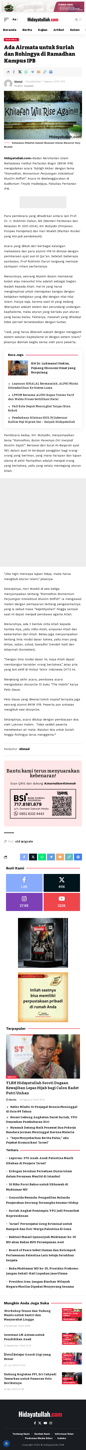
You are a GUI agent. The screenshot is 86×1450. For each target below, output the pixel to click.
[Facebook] (24, 883)
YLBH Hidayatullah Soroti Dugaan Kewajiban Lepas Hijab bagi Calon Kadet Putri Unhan (42, 1088)
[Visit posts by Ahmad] (8, 84)
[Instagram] (24, 902)
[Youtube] (62, 902)
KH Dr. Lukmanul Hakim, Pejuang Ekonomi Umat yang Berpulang (53, 368)
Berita (11, 1077)
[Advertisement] (43, 202)
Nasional (11, 39)
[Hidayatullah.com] (43, 19)
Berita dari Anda (70, 1314)
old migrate (24, 841)
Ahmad (18, 81)
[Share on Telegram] (32, 72)
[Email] (38, 72)
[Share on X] (20, 72)
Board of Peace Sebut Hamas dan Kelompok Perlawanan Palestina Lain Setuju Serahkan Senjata (41, 1255)
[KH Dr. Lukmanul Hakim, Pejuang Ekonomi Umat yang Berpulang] (18, 367)
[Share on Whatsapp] (26, 72)
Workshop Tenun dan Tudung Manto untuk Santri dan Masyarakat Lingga (27, 1315)
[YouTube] (45, 1423)
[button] (7, 19)
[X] (62, 883)
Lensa (67, 1339)
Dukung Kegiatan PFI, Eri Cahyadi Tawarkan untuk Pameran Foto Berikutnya (30, 1378)
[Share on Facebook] (13, 72)
